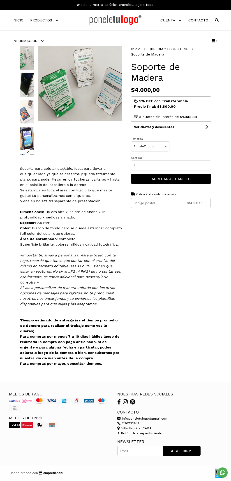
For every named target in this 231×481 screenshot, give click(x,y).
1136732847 (130, 423)
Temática (137, 138)
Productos (41, 20)
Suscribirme (182, 451)
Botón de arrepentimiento (141, 433)
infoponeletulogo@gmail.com (144, 418)
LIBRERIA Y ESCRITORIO (168, 49)
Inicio (17, 20)
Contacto (198, 20)
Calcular (195, 203)
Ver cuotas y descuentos (154, 127)
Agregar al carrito (171, 179)
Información (25, 41)
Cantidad (136, 157)
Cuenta (168, 20)
